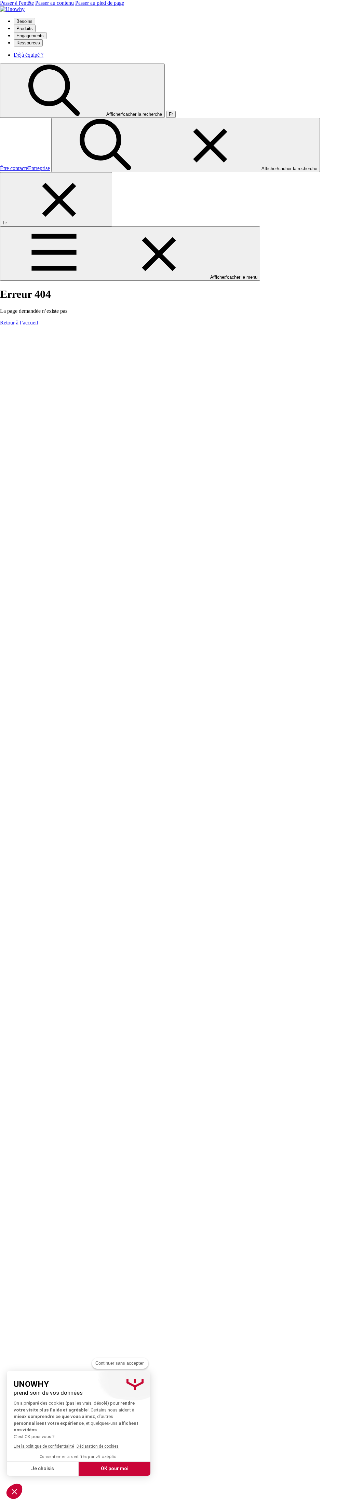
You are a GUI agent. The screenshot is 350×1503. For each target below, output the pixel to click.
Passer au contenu (54, 3)
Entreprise (39, 168)
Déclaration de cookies (98, 1446)
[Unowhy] (12, 9)
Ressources (28, 42)
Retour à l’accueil (19, 322)
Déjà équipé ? (28, 55)
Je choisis (42, 1468)
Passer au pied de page (99, 3)
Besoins (24, 21)
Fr (171, 114)
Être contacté (14, 168)
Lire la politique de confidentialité (44, 1446)
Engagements (30, 35)
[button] (14, 1491)
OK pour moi (115, 1468)
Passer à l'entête (17, 3)
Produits (24, 28)
